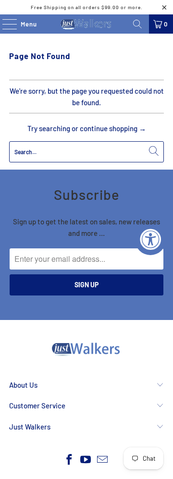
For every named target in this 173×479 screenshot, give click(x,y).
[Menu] (4, 24)
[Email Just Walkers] (103, 460)
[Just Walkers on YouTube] (86, 460)
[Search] (137, 24)
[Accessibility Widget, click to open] (150, 239)
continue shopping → (113, 128)
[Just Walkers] (86, 24)
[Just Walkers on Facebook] (69, 460)
